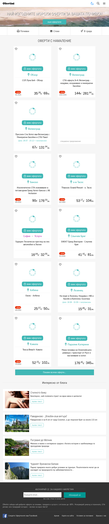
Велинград (78, 74)
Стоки (56, 31)
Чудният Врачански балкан (44, 463)
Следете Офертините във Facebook (22, 516)
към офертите (54, 22)
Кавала (34, 344)
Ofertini (8, 3)
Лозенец (78, 290)
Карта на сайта (68, 516)
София (26, 236)
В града (87, 31)
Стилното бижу (38, 392)
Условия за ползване (84, 516)
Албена (34, 290)
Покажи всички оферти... (54, 372)
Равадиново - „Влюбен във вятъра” (48, 416)
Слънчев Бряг (78, 236)
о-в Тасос (78, 182)
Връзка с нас (101, 516)
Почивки (24, 31)
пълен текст (37, 401)
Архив (56, 516)
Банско (34, 182)
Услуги (38, 236)
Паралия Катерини (78, 344)
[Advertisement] (76, 118)
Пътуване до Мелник (41, 440)
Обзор (34, 74)
